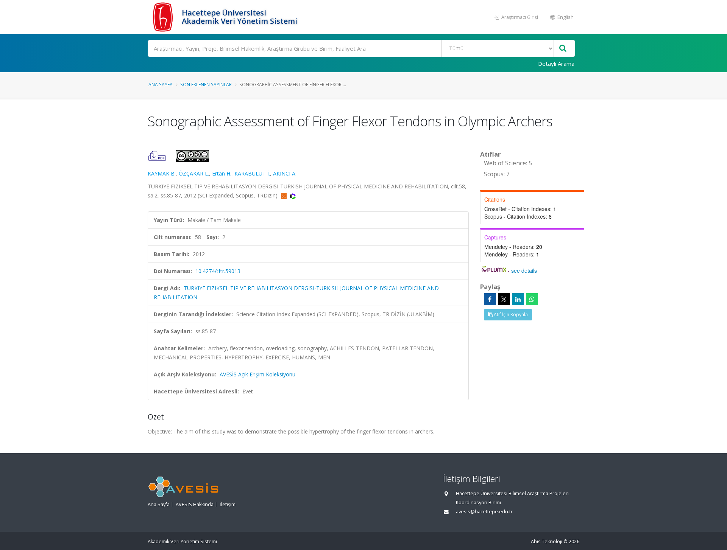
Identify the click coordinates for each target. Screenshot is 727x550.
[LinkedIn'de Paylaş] (518, 299)
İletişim (228, 504)
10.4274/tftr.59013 (217, 271)
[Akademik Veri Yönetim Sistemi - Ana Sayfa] (164, 17)
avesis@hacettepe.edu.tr (484, 511)
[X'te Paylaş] (504, 299)
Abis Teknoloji (546, 541)
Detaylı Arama (556, 63)
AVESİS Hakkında (195, 504)
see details (524, 270)
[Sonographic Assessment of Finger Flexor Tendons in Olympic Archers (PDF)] (158, 155)
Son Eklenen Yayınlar (206, 84)
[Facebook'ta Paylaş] (490, 299)
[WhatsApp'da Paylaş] (532, 299)
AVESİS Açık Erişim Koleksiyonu (257, 374)
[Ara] (562, 48)
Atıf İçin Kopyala (510, 314)
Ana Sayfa (160, 84)
